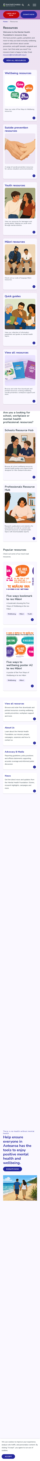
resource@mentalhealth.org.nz (14, 55)
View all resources (16, 60)
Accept (8, 1456)
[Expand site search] (23, 5)
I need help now (11, 15)
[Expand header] (34, 5)
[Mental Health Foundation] (12, 5)
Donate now (28, 14)
